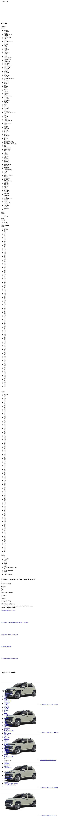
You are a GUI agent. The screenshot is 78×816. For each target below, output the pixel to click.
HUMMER (6, 98)
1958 (5, 293)
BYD (5, 60)
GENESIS (6, 93)
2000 (5, 350)
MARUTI (6, 134)
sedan (5, 560)
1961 (5, 297)
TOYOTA (6, 190)
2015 (5, 371)
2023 (5, 382)
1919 (5, 240)
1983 (5, 327)
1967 (5, 305)
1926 (5, 249)
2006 (5, 359)
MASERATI (7, 135)
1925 (5, 248)
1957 (5, 292)
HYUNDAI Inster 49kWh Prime (48, 815)
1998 (5, 348)
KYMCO (6, 116)
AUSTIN (6, 44)
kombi (5, 562)
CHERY (6, 64)
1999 (5, 349)
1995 (5, 344)
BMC (5, 55)
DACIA (6, 71)
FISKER (6, 86)
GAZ (5, 90)
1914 (5, 233)
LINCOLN (6, 128)
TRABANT (7, 191)
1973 (5, 314)
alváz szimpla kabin (8, 574)
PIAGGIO (6, 160)
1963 (5, 300)
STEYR (6, 182)
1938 (5, 266)
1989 (5, 335)
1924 (5, 247)
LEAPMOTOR (7, 123)
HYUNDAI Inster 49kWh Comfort (49, 787)
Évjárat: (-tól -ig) (5, 225)
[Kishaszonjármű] (5, 658)
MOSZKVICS (7, 149)
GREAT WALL (7, 96)
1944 (5, 274)
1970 (5, 309)
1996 (5, 345)
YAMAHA (6, 205)
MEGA (5, 139)
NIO (5, 152)
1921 (5, 242)
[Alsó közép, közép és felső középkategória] (11, 622)
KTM (5, 115)
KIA (5, 113)
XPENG (6, 204)
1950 (5, 282)
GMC (5, 94)
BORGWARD (7, 59)
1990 (5, 337)
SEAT (5, 174)
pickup (5, 571)
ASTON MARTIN (8, 41)
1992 (5, 339)
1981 (5, 324)
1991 (5, 338)
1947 (5, 278)
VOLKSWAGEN (8, 198)
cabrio (5, 563)
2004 (5, 356)
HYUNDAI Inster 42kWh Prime (48, 760)
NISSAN (6, 153)
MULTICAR (7, 150)
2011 (5, 365)
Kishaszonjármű (14, 658)
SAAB (5, 172)
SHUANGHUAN (8, 175)
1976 (5, 318)
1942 (5, 271)
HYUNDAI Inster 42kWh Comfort (49, 704)
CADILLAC (7, 62)
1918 (5, 238)
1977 (5, 319)
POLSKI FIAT (7, 164)
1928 (5, 252)
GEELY (6, 92)
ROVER (6, 171)
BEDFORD (7, 52)
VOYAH (6, 201)
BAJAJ (5, 48)
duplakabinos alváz (8, 570)
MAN (5, 133)
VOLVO (6, 200)
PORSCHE (6, 165)
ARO (5, 38)
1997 (5, 346)
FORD (5, 87)
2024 (5, 383)
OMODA (6, 156)
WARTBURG (7, 202)
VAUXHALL (7, 195)
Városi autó (25, 622)
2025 (5, 385)
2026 (5, 386)
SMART (6, 179)
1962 (5, 298)
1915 (5, 234)
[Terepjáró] (3, 646)
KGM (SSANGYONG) (9, 112)
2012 (5, 367)
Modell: (2, 212)
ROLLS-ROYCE (8, 170)
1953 (5, 286)
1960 (5, 296)
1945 (5, 275)
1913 (5, 231)
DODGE (6, 77)
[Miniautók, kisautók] (6, 610)
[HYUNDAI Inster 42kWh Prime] (21, 760)
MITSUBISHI (7, 148)
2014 (5, 370)
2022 (5, 380)
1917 (5, 237)
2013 (5, 368)
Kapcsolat (6, 782)
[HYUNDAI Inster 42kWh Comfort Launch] (21, 732)
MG (5, 145)
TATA (5, 187)
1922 (5, 244)
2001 (5, 352)
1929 (5, 253)
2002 (5, 353)
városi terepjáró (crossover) (10, 567)
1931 (5, 256)
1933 (5, 259)
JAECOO (6, 107)
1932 (5, 257)
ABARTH (6, 31)
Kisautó (13, 610)
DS (4, 79)
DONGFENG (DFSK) (9, 78)
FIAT (5, 85)
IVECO (5, 105)
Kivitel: (2, 554)
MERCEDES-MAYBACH (10, 144)
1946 (5, 277)
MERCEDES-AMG (9, 141)
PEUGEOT (6, 159)
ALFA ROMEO (8, 34)
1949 (5, 281)
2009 (5, 363)
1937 (5, 264)
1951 (5, 283)
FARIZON (6, 82)
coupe (5, 566)
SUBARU (6, 183)
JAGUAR (6, 108)
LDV (5, 122)
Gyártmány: (3, 26)
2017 (5, 374)
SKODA (6, 176)
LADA (5, 118)
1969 (5, 308)
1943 (5, 272)
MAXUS (6, 137)
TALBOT (6, 186)
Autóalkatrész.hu (8, 776)
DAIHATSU (7, 75)
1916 (5, 236)
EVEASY (6, 81)
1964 (5, 301)
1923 (5, 245)
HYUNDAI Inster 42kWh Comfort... (49, 732)
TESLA (6, 189)
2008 (5, 361)
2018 (5, 375)
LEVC (5, 124)
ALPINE (6, 36)
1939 (5, 267)
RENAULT (6, 168)
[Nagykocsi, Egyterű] (6, 634)
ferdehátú (6, 559)
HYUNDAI (7, 100)
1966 (5, 304)
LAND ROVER (8, 120)
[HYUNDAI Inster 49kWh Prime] (21, 815)
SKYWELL (7, 178)
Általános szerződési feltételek (11, 783)
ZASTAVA (6, 208)
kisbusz (5, 573)
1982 (5, 326)
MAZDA (6, 138)
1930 (5, 255)
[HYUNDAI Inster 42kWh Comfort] (21, 704)
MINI (5, 146)
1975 (5, 316)
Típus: (2, 218)
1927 (5, 251)
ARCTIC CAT (7, 37)
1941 (5, 270)
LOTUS (6, 130)
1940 (5, 268)
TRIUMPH (6, 193)
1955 (5, 289)
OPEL (5, 157)
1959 (5, 294)
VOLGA (6, 197)
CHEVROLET (7, 66)
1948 (5, 279)
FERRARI (6, 83)
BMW (5, 56)
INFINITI (6, 103)
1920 (5, 241)
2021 (5, 379)
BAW (5, 51)
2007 (5, 360)
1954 (5, 288)
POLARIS (6, 161)
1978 (5, 320)
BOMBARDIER (8, 57)
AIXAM (6, 33)
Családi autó (15, 634)
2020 (5, 378)
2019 (5, 376)
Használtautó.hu (7, 778)
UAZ (5, 194)
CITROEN (6, 68)
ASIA (5, 40)
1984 (5, 329)
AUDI (5, 42)
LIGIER (6, 127)
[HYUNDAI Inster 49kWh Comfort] (21, 787)
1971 (5, 311)
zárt (4, 569)
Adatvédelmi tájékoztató (9, 784)
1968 (5, 307)
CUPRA (6, 70)
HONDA (6, 97)
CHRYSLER (7, 67)
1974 (5, 315)
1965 (5, 303)
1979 (5, 322)
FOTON (6, 89)
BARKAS (6, 49)
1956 (5, 290)
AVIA (5, 45)
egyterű (5, 564)
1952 (5, 285)
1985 (5, 330)
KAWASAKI (7, 111)
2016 (5, 372)
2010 (5, 364)
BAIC (5, 46)
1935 (5, 262)
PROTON (6, 167)
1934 (5, 260)
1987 (5, 333)
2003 (5, 355)
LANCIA (6, 119)
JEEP (5, 109)
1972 (5, 312)
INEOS (5, 101)
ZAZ (5, 209)
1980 (5, 323)
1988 (5, 334)
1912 (5, 230)
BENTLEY (6, 53)
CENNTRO (7, 63)
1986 (5, 331)
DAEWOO (6, 72)
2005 (5, 357)
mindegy (6, 30)
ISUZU (5, 104)
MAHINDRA (7, 131)
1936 (5, 263)
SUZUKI (6, 185)
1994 (5, 342)
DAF (5, 74)
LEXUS (6, 126)
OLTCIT (6, 154)
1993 (5, 341)
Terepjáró (9, 646)
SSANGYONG (7, 180)
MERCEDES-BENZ (9, 142)
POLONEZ (6, 163)
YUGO (5, 206)
